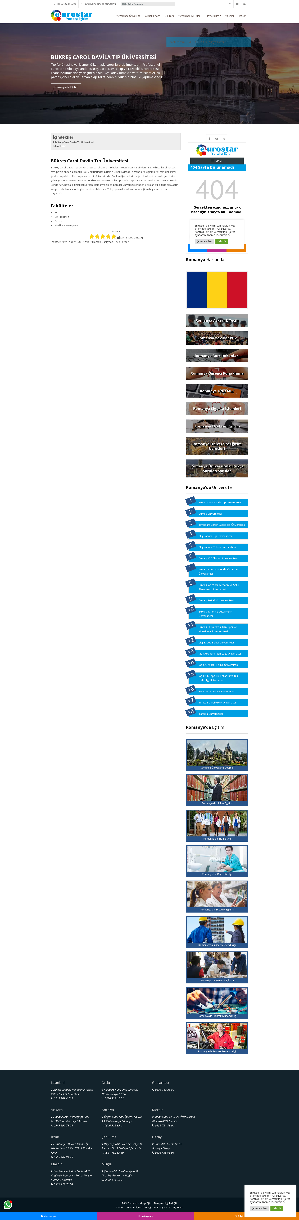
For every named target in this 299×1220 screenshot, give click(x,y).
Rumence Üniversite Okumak (217, 767)
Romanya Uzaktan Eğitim (217, 426)
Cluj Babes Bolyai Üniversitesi (216, 642)
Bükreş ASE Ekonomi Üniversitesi (218, 558)
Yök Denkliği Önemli (160, 4)
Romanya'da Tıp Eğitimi (217, 838)
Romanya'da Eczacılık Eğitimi (217, 909)
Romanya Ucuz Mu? (217, 391)
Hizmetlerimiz (213, 15)
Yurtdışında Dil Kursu (189, 15)
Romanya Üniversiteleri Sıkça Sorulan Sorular (217, 468)
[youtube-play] (237, 4)
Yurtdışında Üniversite (128, 15)
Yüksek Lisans (152, 15)
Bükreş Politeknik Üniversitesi (216, 600)
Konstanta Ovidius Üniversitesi (217, 691)
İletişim (242, 15)
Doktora (169, 15)
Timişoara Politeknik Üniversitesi (218, 702)
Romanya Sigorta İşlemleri (217, 408)
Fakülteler (60, 146)
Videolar (229, 15)
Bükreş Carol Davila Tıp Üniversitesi (74, 142)
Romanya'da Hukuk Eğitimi (217, 803)
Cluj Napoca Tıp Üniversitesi (215, 536)
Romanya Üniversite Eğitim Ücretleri (217, 446)
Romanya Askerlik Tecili (217, 320)
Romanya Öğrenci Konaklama (217, 373)
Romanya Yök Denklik (217, 338)
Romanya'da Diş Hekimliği (217, 874)
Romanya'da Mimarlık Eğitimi (217, 980)
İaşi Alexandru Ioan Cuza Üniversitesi (220, 653)
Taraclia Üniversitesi (211, 713)
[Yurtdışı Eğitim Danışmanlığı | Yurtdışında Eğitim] (71, 15)
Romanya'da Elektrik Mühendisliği (217, 1016)
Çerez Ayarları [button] (259, 1208)
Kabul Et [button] (277, 1208)
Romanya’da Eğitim (66, 87)
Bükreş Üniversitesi (210, 513)
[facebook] (230, 4)
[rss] (244, 4)
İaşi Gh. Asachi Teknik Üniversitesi (218, 664)
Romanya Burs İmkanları (217, 355)
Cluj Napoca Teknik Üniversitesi (217, 547)
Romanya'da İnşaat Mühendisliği (217, 945)
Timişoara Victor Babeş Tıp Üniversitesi (222, 524)
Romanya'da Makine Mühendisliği (217, 1051)
